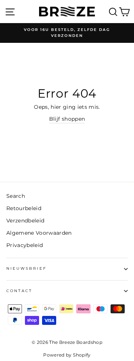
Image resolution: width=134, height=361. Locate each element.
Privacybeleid (24, 245)
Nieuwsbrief (26, 268)
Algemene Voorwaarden (39, 233)
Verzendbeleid (25, 221)
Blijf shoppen (67, 119)
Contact (19, 290)
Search (15, 196)
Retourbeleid (23, 208)
